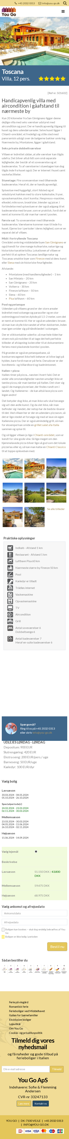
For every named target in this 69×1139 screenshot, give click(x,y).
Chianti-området (44, 435)
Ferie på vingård (18, 1002)
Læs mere (24, 1103)
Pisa (11, 298)
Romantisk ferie (18, 1006)
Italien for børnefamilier (23, 1015)
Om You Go (16, 1028)
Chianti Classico (56, 447)
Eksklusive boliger (20, 1019)
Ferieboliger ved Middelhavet (27, 1011)
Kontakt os (40, 1103)
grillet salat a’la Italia (46, 425)
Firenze (40, 258)
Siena (11, 262)
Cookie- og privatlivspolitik (25, 1032)
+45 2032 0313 (26, 3)
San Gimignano (54, 242)
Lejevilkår (15, 1024)
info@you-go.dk (51, 3)
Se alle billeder (56, 509)
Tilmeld (56, 1069)
